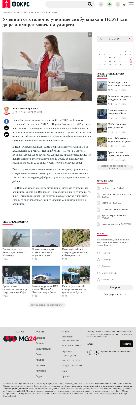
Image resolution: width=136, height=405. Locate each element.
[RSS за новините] (96, 352)
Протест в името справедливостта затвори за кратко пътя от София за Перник (15, 289)
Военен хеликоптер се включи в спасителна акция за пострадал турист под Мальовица (43, 252)
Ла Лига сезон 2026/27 (113, 188)
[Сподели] (6, 134)
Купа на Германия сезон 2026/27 (114, 216)
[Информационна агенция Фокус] (89, 352)
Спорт (39, 354)
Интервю (40, 365)
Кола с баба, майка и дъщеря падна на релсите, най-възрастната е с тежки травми (75, 252)
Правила (66, 376)
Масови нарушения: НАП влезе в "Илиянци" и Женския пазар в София (45, 289)
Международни (43, 349)
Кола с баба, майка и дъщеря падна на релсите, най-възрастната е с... (120, 140)
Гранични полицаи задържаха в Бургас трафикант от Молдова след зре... (119, 112)
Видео (39, 376)
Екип (64, 371)
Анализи (40, 360)
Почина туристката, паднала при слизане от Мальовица (14, 252)
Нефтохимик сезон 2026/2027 (116, 224)
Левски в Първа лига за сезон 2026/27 (117, 195)
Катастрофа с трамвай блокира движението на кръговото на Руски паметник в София (74, 289)
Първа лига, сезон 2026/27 (115, 209)
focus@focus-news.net (72, 345)
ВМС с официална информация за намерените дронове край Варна (120, 126)
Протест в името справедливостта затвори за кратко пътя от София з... (120, 154)
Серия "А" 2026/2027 (112, 203)
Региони (40, 343)
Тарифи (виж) (69, 355)
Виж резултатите (112, 294)
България (40, 338)
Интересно (41, 371)
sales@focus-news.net (72, 365)
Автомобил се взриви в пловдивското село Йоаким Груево (119, 98)
